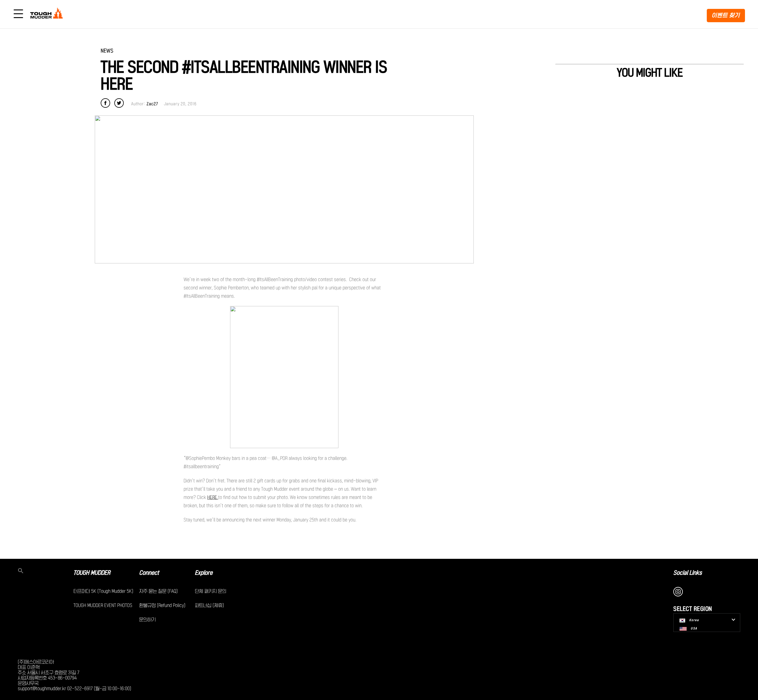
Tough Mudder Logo (48, 14)
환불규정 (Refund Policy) (162, 605)
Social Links (687, 572)
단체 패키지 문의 (210, 591)
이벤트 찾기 (726, 15)
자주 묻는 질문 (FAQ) (158, 591)
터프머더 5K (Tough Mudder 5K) (103, 591)
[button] (45, 571)
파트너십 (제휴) (209, 605)
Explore (204, 572)
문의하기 (147, 619)
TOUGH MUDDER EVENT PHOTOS (102, 605)
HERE (212, 497)
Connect (149, 572)
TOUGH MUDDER (91, 572)
